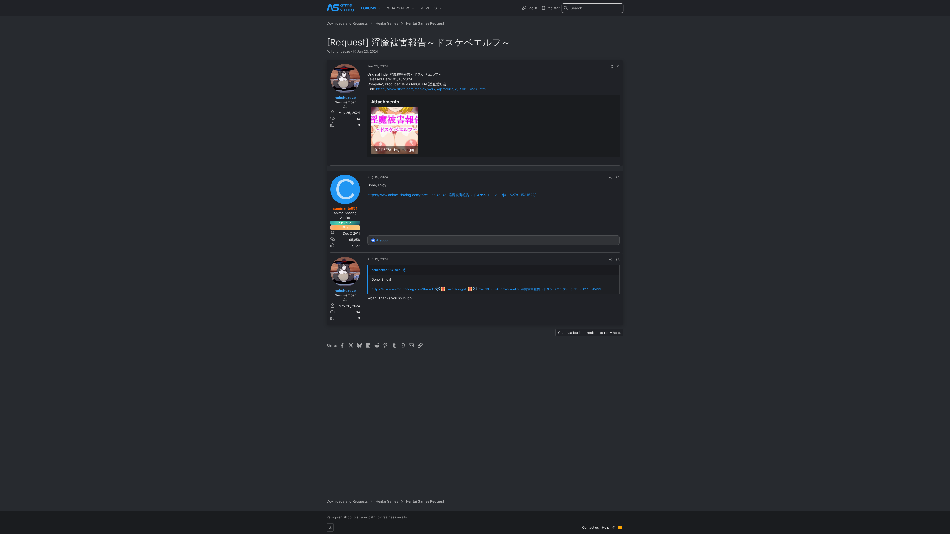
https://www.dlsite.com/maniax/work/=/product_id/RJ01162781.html (431, 89)
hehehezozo (340, 51)
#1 (618, 66)
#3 (618, 260)
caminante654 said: (387, 270)
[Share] (611, 66)
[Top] (614, 527)
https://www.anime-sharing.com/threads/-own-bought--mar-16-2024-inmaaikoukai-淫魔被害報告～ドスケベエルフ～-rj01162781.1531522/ (486, 289)
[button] (380, 8)
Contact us (590, 527)
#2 (618, 177)
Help (605, 527)
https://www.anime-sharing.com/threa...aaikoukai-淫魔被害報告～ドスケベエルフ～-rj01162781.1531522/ (451, 195)
